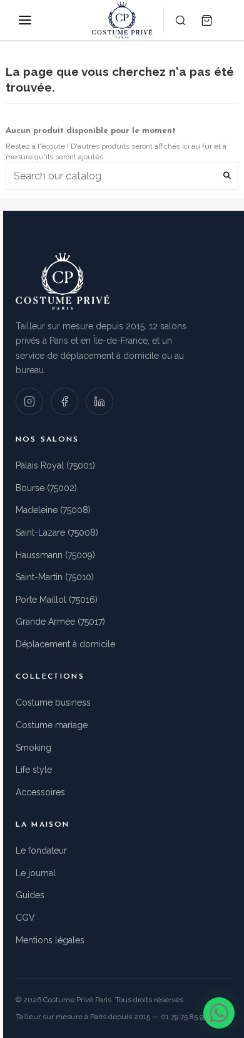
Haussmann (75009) (55, 555)
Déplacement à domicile (65, 644)
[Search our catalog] (227, 176)
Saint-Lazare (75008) (57, 532)
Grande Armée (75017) (60, 622)
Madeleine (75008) (53, 510)
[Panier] (206, 20)
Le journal (36, 873)
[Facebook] (64, 401)
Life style (34, 770)
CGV (25, 918)
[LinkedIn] (99, 401)
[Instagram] (29, 401)
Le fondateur (41, 850)
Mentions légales (50, 940)
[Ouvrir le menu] (25, 20)
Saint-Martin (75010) (55, 577)
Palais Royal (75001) (55, 465)
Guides (30, 895)
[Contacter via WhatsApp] (219, 1013)
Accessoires (40, 792)
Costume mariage (52, 725)
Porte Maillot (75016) (57, 600)
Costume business (53, 702)
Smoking (33, 748)
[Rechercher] (180, 20)
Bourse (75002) (46, 488)
